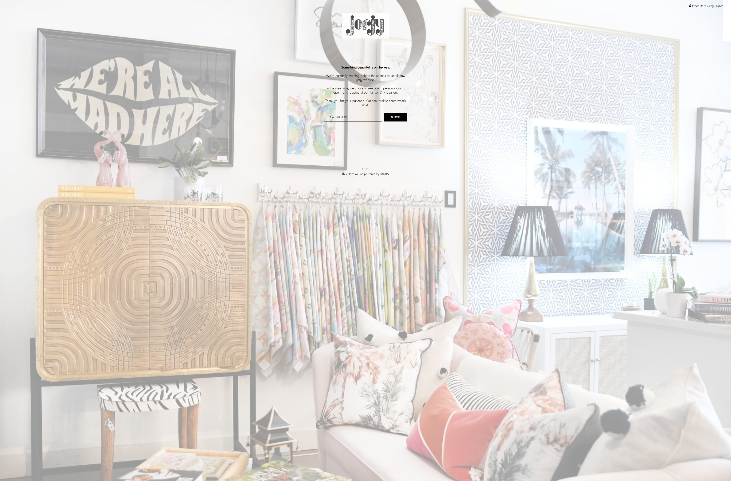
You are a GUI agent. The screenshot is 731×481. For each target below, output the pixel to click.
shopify (384, 174)
